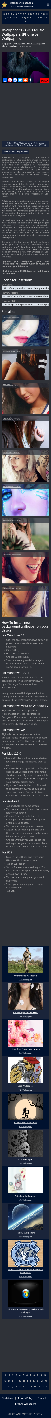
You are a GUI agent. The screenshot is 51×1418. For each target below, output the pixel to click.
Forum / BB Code (11, 301)
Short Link (7, 284)
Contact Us (43, 1398)
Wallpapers (6, 43)
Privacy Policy (25, 1398)
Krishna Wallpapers (25, 1403)
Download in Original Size (15, 152)
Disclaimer (7, 1398)
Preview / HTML (10, 292)
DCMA (44, 80)
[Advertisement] (25, 113)
